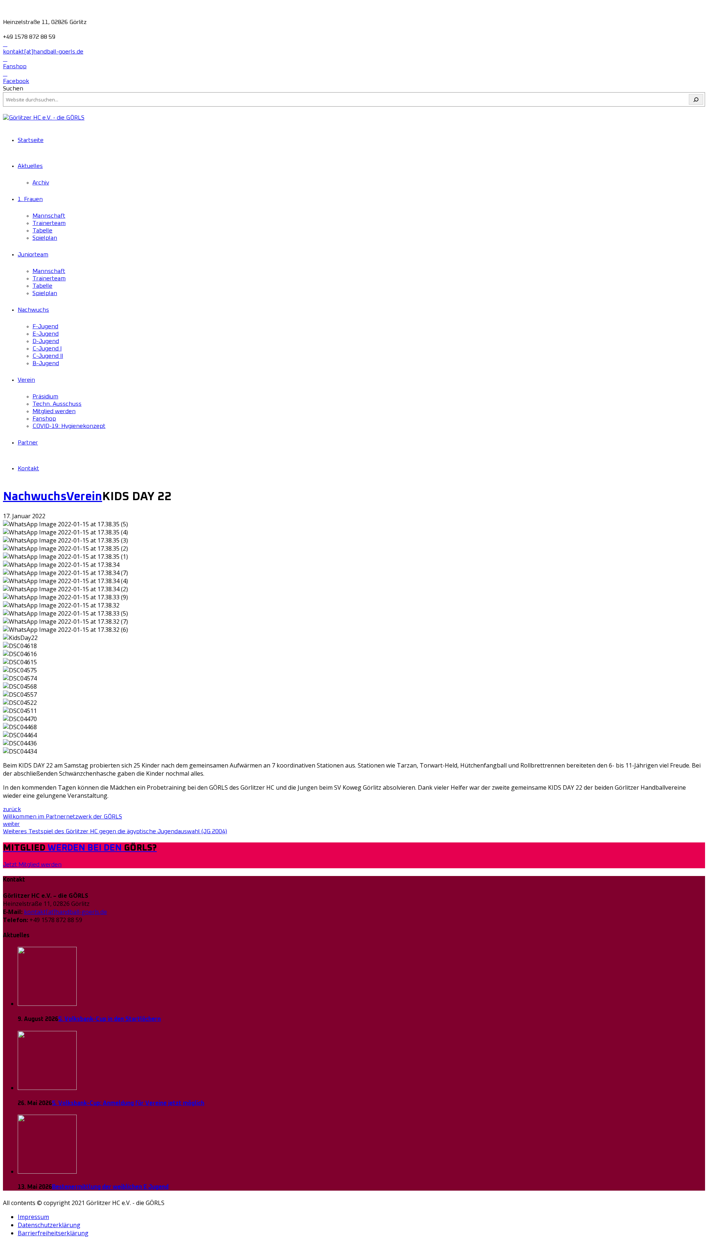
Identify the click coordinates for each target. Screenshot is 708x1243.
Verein (26, 380)
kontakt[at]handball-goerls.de (65, 912)
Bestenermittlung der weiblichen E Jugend (110, 1187)
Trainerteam (49, 223)
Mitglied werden (54, 411)
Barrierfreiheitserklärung (53, 1233)
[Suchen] (696, 99)
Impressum (33, 1217)
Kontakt (28, 468)
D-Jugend (45, 341)
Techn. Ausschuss (56, 404)
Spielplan (44, 238)
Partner (28, 443)
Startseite (31, 140)
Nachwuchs (33, 310)
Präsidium (45, 396)
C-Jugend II (47, 356)
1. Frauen (30, 199)
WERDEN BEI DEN (80, 848)
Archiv (40, 183)
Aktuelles (30, 166)
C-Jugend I (47, 349)
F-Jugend (45, 326)
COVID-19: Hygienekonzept (68, 426)
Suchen (13, 88)
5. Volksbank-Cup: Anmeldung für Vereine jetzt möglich (128, 1103)
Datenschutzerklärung (49, 1225)
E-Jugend (45, 334)
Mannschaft (48, 216)
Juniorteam (33, 254)
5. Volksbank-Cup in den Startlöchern (109, 1019)
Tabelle (42, 230)
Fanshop (44, 419)
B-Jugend (45, 363)
